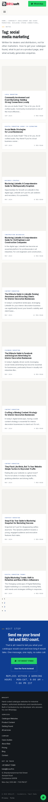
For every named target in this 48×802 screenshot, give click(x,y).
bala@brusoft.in (8, 769)
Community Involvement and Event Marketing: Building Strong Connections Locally (17, 100)
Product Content (8, 722)
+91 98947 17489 (25, 661)
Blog (3, 751)
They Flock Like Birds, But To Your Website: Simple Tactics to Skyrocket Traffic (23, 467)
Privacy (5, 798)
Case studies (7, 740)
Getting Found (7, 726)
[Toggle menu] (4, 11)
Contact (5, 755)
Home (4, 21)
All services (6, 730)
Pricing (4, 748)
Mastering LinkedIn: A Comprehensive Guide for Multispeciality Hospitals (21, 184)
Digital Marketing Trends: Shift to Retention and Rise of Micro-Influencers (22, 578)
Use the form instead (24, 668)
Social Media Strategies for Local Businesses (15, 130)
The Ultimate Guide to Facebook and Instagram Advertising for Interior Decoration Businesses (18, 355)
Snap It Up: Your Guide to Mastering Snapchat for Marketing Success (20, 521)
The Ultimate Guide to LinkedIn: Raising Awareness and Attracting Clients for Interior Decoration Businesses (22, 296)
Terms (12, 798)
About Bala (6, 744)
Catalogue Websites (10, 718)
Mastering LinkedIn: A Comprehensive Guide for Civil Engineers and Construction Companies (21, 240)
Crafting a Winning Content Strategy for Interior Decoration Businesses (21, 413)
